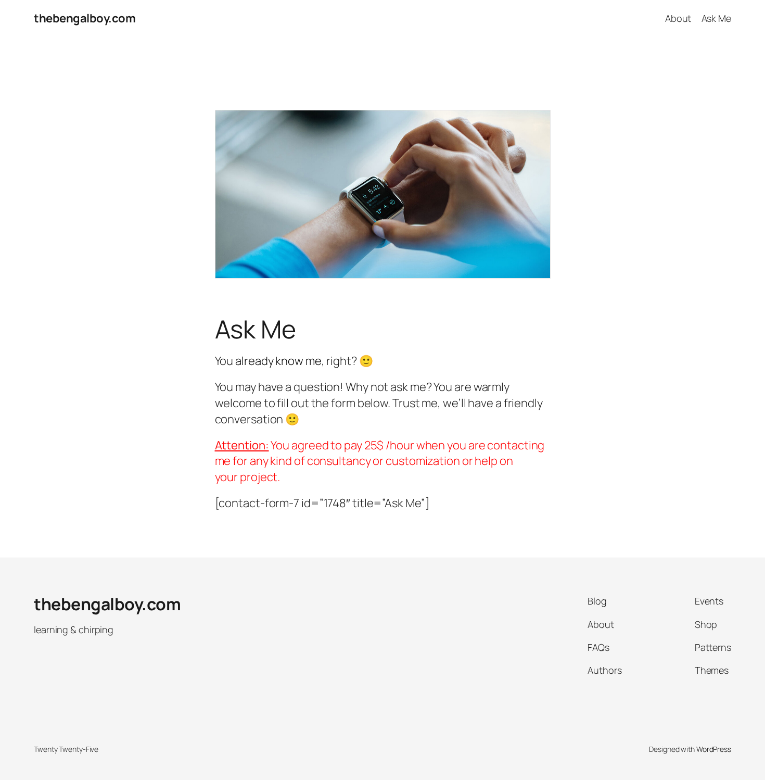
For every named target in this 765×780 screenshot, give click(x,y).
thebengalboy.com (84, 18)
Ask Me (716, 18)
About (678, 18)
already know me (278, 361)
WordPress (713, 749)
